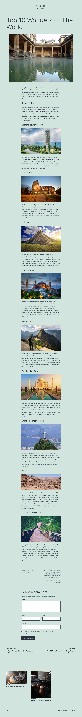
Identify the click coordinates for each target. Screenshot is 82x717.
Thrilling (59, 570)
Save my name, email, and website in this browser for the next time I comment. (40, 632)
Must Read (53, 570)
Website (23, 623)
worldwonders (57, 582)
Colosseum (57, 572)
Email (44, 615)
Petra (52, 577)
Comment (24, 599)
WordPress (72, 710)
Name (23, 615)
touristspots (57, 580)
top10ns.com (41, 6)
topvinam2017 (26, 572)
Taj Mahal (53, 579)
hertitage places (52, 575)
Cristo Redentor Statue (51, 573)
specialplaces (46, 579)
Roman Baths (57, 577)
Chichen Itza (51, 572)
